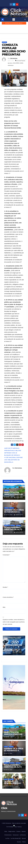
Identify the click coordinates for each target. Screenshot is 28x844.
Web (4, 607)
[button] (25, 19)
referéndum (11, 65)
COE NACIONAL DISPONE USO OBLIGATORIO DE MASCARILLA (13, 460)
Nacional (4, 42)
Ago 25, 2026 (9, 497)
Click (4, 808)
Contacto (18, 831)
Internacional (16, 835)
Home (5, 831)
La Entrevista (23, 835)
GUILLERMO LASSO (18, 63)
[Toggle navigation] (14, 19)
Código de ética (11, 831)
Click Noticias (13, 58)
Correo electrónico (8, 597)
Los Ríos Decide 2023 (16, 838)
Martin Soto (19, 497)
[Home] (2, 19)
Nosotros (19, 841)
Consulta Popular (21, 60)
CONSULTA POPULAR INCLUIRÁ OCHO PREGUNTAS (14, 49)
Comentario (6, 555)
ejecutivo (10, 63)
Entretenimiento (8, 835)
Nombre (5, 587)
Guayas (6, 746)
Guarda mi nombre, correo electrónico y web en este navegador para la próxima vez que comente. (13, 622)
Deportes (24, 831)
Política (24, 841)
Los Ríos (13, 525)
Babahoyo (7, 525)
